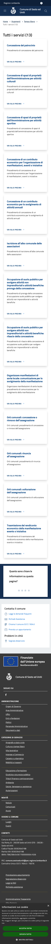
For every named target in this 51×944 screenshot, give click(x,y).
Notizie (9, 802)
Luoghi (8, 821)
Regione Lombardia (12, 2)
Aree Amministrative (14, 710)
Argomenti (16, 21)
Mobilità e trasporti (14, 762)
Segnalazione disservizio (16, 878)
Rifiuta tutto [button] (25, 934)
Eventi (8, 825)
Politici (8, 722)
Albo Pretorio (11, 903)
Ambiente (10, 782)
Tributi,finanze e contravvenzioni (19, 778)
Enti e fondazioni (13, 718)
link (3, 923)
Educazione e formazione (16, 770)
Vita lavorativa (12, 750)
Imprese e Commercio (15, 754)
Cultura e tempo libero (15, 746)
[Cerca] (45, 10)
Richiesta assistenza (14, 886)
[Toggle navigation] (4, 10)
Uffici (8, 714)
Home (5, 21)
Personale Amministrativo (17, 726)
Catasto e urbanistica (15, 758)
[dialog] (25, 923)
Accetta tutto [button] (25, 928)
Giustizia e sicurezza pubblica (18, 774)
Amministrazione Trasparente (18, 899)
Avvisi (8, 810)
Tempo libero (29, 21)
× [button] (48, 906)
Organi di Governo (13, 706)
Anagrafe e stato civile (15, 742)
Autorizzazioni (12, 790)
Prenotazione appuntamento (18, 874)
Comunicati (10, 806)
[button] (25, 939)
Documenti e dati (13, 730)
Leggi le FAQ (11, 882)
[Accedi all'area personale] (41, 3)
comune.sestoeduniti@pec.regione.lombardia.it (26, 860)
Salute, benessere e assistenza (18, 786)
